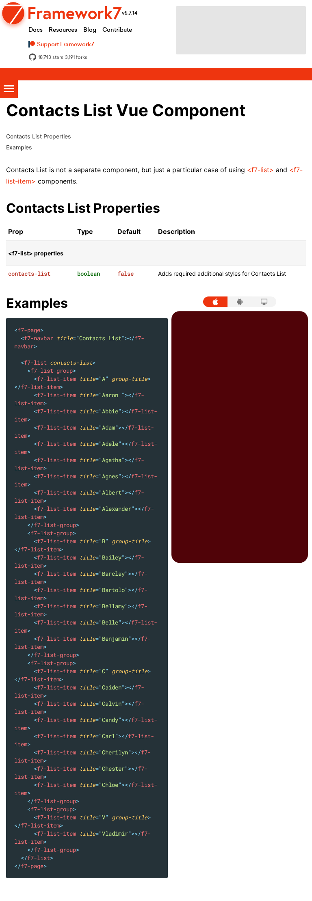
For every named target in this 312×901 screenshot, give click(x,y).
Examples (19, 147)
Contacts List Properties (38, 136)
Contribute (117, 29)
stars (50, 57)
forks (76, 57)
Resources (63, 29)
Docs (35, 29)
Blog (89, 29)
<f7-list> (260, 170)
